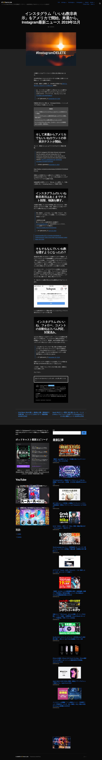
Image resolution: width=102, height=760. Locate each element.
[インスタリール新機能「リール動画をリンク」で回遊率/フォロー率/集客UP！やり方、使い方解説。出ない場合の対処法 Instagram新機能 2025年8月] (69, 694)
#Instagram (53, 227)
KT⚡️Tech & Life (6, 2)
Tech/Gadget (71, 2)
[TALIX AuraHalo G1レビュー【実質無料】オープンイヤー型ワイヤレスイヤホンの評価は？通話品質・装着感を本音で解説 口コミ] (69, 539)
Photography (79, 2)
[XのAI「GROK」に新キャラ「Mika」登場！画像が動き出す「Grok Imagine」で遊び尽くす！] (69, 517)
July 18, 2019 (52, 230)
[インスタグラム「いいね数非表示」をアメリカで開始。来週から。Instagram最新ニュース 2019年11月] (51, 49)
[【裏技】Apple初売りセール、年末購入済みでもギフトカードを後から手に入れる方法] (69, 450)
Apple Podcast (29, 472)
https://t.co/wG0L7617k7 (43, 227)
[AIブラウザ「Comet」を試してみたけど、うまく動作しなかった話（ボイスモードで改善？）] (69, 562)
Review (91, 2)
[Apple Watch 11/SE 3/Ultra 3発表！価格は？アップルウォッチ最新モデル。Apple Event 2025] (69, 673)
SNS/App (63, 2)
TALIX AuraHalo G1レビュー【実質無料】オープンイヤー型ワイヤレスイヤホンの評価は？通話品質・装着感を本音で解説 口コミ (69, 549)
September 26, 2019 (54, 98)
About (92, 4)
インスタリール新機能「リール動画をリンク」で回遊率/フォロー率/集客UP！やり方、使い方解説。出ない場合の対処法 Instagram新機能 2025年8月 (69, 704)
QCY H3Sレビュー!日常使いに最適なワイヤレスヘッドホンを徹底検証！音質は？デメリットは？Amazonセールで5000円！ (69, 505)
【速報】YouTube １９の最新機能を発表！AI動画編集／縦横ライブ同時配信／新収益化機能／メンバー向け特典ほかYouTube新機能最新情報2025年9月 (69, 593)
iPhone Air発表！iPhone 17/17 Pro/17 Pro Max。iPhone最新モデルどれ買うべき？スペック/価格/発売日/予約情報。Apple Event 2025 (69, 660)
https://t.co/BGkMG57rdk (48, 159)
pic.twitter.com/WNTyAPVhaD (44, 161)
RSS (42, 473)
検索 (54, 430)
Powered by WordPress (35, 756)
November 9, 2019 (54, 164)
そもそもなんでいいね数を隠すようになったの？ (48, 120)
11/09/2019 (52, 26)
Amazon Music (20, 472)
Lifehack (87, 2)
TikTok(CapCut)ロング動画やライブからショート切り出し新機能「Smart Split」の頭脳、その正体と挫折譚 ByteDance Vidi (69, 482)
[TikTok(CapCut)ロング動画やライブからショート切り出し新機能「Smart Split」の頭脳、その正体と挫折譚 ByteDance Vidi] (69, 472)
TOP (59, 2)
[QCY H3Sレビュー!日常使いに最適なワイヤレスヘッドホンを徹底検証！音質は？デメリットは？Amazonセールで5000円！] (69, 494)
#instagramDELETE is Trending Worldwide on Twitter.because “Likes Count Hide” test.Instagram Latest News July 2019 (51, 237)
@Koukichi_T (51, 385)
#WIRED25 (59, 159)
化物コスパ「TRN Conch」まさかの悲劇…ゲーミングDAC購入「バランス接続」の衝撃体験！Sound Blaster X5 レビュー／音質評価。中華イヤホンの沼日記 (69, 616)
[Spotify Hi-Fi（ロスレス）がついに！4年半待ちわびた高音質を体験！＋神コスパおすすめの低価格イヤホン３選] (69, 628)
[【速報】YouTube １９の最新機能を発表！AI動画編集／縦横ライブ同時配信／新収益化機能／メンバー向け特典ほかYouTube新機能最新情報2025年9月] (69, 583)
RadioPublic (36, 473)
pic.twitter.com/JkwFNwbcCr (44, 95)
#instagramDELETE (42, 224)
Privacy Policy (86, 4)
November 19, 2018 (54, 357)
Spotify (36, 472)
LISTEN (30, 473)
